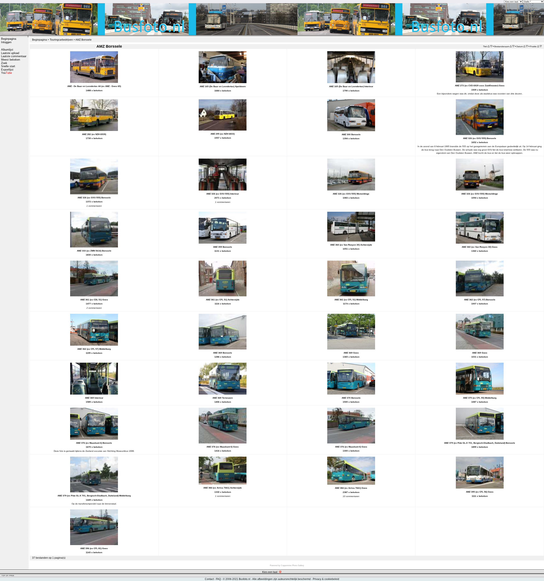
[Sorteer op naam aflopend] (513, 46)
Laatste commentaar (13, 56)
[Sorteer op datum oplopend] (524, 46)
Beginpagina (8, 38)
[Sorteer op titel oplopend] (489, 46)
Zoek (4, 63)
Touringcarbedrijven (61, 39)
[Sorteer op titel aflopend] (491, 46)
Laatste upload (10, 53)
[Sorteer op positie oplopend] (538, 46)
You (6, 72)
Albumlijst (7, 49)
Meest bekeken (10, 59)
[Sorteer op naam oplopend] (511, 46)
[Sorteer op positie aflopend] (541, 46)
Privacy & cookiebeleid (326, 579)
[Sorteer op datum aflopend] (527, 46)
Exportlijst (7, 69)
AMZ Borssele (83, 39)
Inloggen (6, 42)
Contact (209, 579)
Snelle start (8, 66)
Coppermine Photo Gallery (292, 565)
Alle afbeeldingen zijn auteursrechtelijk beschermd (281, 579)
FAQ (218, 579)
